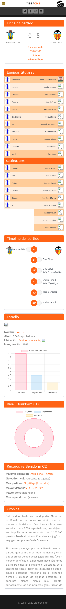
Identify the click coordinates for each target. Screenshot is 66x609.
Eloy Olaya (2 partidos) (36, 483)
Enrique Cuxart (50, 183)
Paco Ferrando (50, 228)
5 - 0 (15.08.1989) (34, 488)
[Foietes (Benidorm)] (5, 324)
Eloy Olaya (52, 154)
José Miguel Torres (49, 198)
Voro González (50, 95)
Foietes (36, 55)
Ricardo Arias (51, 102)
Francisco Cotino (49, 190)
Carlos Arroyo (50, 168)
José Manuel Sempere (47, 80)
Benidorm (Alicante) (30, 340)
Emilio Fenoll (51, 147)
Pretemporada (35, 47)
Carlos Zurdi (51, 176)
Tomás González (49, 220)
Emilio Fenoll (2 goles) (41, 473)
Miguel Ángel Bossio (48, 124)
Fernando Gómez (49, 139)
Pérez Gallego (35, 59)
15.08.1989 (35, 51)
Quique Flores (50, 117)
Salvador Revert (50, 213)
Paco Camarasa (50, 205)
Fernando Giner (50, 109)
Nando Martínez (49, 87)
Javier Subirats (50, 132)
